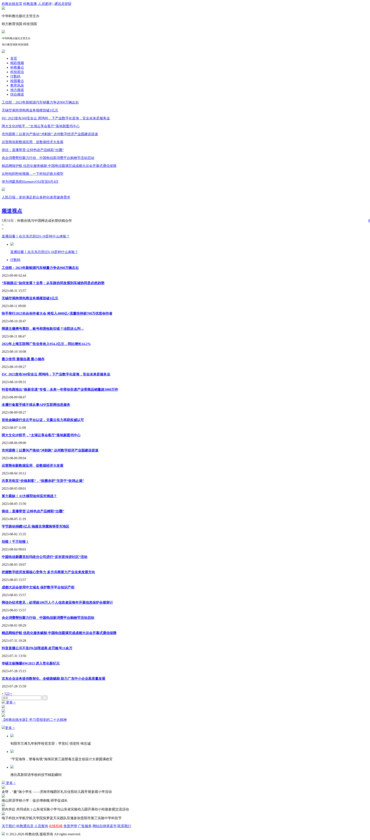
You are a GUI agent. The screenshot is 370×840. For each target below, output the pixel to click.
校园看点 (17, 81)
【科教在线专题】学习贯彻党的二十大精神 (34, 720)
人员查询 (44, 4)
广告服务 (85, 826)
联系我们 (124, 826)
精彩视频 (17, 63)
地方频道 (17, 90)
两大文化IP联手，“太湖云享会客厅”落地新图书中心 (41, 126)
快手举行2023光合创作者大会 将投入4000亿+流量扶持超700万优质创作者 (57, 313)
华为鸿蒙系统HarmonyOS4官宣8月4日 (30, 181)
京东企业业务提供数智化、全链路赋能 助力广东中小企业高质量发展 (53, 678)
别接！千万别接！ (15, 541)
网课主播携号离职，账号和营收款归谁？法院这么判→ (43, 328)
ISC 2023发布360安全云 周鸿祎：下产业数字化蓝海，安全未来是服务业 (56, 118)
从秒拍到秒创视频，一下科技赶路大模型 (32, 174)
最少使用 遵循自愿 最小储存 (23, 359)
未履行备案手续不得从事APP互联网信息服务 (36, 404)
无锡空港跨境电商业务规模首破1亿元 (30, 110)
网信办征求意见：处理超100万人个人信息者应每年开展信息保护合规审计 (57, 602)
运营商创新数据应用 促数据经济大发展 (32, 142)
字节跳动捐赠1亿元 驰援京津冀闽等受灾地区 (35, 526)
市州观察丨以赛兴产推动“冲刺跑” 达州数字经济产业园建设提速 (50, 134)
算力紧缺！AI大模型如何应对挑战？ (29, 496)
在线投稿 (56, 826)
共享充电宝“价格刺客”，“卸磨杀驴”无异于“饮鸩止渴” (43, 481)
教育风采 (17, 85)
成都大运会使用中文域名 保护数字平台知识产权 (38, 587)
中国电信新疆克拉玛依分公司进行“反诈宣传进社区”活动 (44, 557)
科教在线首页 (12, 4)
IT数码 (15, 76)
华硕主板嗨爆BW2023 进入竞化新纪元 (31, 663)
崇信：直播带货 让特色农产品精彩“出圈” (33, 150)
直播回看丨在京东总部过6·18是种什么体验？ (36, 236)
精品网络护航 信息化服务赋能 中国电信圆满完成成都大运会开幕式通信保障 (59, 166)
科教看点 (17, 67)
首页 (13, 58)
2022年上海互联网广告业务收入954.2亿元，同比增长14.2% (46, 344)
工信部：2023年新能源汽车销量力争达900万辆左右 (40, 102)
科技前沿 (17, 72)
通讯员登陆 (62, 4)
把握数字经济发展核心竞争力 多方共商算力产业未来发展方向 (48, 572)
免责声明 (70, 826)
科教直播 (30, 4)
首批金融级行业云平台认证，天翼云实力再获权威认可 (43, 420)
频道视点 (12, 211)
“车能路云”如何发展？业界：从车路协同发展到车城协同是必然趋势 (53, 283)
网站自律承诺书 (104, 826)
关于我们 (8, 826)
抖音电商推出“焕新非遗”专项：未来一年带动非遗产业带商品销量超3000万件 (60, 389)
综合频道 (17, 94)
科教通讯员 (24, 826)
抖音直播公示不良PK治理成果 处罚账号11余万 (37, 648)
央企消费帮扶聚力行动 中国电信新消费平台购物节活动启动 (48, 158)
